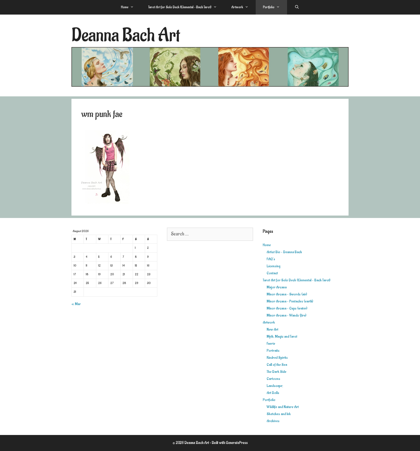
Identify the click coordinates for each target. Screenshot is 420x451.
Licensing (273, 266)
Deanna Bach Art (125, 35)
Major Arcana (277, 287)
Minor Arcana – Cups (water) (287, 308)
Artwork (237, 7)
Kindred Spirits (277, 357)
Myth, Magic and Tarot (282, 336)
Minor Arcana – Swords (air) (287, 294)
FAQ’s (271, 259)
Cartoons (273, 378)
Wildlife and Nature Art (283, 407)
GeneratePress (237, 442)
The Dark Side (276, 371)
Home (124, 7)
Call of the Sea (277, 364)
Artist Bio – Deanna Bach (284, 252)
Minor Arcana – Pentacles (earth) (290, 301)
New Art (272, 329)
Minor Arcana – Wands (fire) (286, 315)
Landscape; (275, 386)
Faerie (271, 343)
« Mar (76, 304)
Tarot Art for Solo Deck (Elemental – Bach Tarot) (179, 7)
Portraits (273, 350)
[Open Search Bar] (296, 7)
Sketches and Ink (279, 414)
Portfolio (268, 7)
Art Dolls (273, 393)
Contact (272, 273)
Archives (273, 421)
